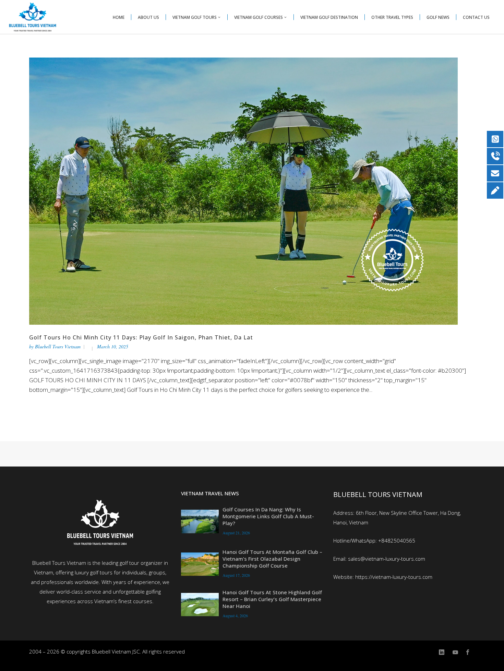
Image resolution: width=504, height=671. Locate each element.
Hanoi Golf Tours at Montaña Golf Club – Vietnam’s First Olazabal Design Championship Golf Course (272, 558)
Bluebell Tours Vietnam (58, 346)
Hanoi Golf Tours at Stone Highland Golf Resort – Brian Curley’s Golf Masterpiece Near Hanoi (272, 599)
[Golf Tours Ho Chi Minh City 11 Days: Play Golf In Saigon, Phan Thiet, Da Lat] (243, 190)
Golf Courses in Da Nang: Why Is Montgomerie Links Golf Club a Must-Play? (268, 516)
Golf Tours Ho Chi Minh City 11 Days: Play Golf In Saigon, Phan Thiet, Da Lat (141, 337)
